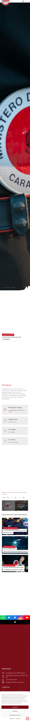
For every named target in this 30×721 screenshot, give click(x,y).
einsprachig (13, 492)
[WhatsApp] (3, 617)
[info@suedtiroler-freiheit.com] (4, 682)
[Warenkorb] (27, 1)
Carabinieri (6, 492)
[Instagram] (21, 617)
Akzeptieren (15, 707)
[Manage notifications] (27, 718)
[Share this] (8, 497)
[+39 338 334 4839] (4, 680)
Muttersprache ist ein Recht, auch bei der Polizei (14, 531)
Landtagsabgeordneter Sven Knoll (17, 411)
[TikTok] (15, 622)
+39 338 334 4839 (11, 679)
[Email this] (4, 497)
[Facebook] (15, 617)
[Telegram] (9, 617)
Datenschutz (12, 718)
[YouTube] (27, 617)
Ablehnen (15, 711)
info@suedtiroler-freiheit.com (15, 682)
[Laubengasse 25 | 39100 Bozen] (4, 673)
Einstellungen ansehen (15, 715)
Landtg (18, 492)
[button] (23, 1)
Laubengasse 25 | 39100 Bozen (15, 673)
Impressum (18, 718)
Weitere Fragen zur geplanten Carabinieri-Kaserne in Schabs (13, 568)
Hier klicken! (12, 432)
